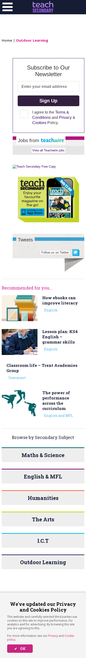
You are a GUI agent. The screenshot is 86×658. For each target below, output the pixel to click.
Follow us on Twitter (55, 252)
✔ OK (20, 648)
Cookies (39, 123)
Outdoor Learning (32, 40)
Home (7, 40)
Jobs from (29, 140)
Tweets (25, 239)
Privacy (53, 636)
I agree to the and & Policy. (53, 117)
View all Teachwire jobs (48, 150)
